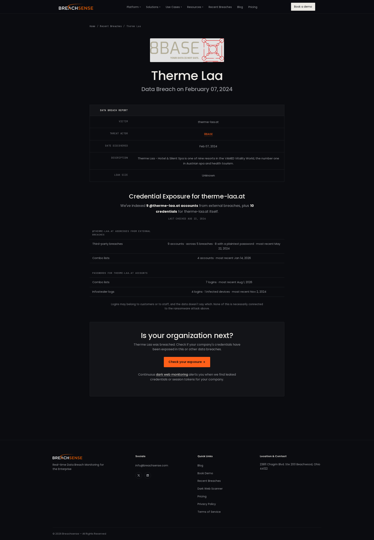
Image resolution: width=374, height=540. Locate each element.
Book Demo (205, 473)
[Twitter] (138, 475)
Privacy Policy (207, 504)
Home (92, 26)
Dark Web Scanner (210, 489)
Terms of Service (209, 512)
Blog (240, 7)
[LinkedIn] (147, 475)
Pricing (252, 7)
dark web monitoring (172, 374)
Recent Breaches (220, 7)
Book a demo (303, 7)
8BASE (208, 134)
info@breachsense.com (151, 465)
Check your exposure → (186, 362)
